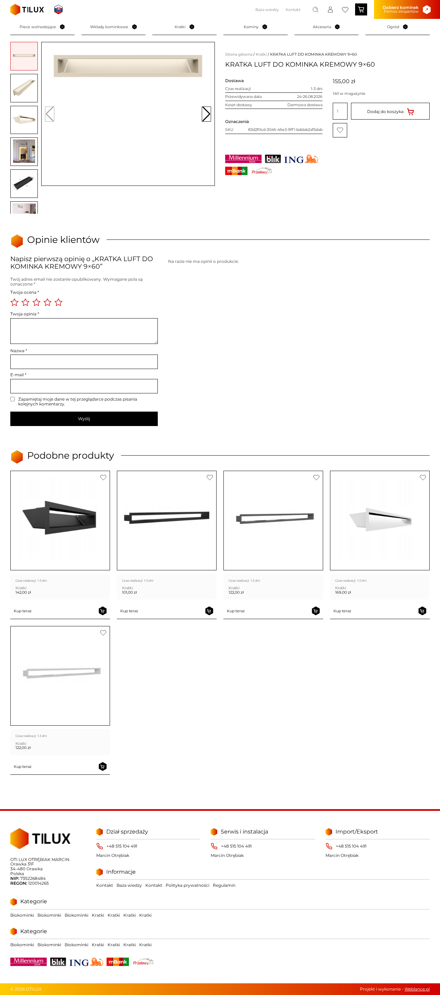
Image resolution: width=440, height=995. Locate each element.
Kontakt (293, 9)
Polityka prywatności (187, 885)
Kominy (251, 26)
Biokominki (22, 915)
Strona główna (238, 54)
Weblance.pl (417, 989)
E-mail (18, 374)
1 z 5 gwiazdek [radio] (14, 302)
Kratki (180, 26)
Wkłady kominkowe (109, 26)
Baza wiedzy (267, 9)
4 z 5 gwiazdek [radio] (47, 302)
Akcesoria (322, 26)
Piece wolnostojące (38, 26)
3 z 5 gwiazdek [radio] (36, 302)
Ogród (393, 26)
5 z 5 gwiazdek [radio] (58, 302)
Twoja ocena (24, 292)
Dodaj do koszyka (385, 111)
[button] (206, 114)
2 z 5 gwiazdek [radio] (25, 302)
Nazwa (18, 350)
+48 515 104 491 (122, 846)
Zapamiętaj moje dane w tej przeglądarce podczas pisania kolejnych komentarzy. (77, 401)
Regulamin (224, 885)
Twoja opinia (24, 314)
